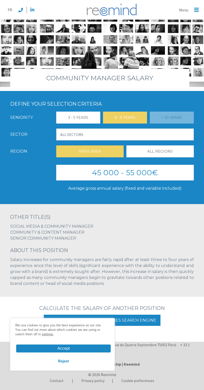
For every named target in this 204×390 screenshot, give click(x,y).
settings (47, 334)
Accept (63, 348)
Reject (63, 361)
